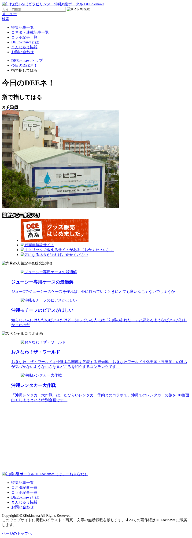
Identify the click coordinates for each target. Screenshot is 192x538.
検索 (5, 19)
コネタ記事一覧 (24, 487)
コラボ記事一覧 (24, 37)
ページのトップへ (17, 533)
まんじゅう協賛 (24, 47)
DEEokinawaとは (25, 42)
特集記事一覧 (22, 27)
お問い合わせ (22, 52)
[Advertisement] (96, 439)
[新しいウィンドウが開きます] (55, 240)
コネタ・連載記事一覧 (30, 32)
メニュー (9, 14)
